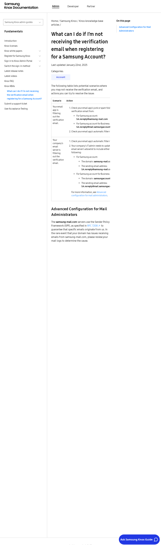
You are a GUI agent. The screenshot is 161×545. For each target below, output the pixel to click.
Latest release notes (13, 71)
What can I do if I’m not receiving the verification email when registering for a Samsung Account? (24, 95)
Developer (73, 6)
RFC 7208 (92, 225)
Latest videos (10, 76)
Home (54, 21)
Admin (55, 6)
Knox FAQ (9, 81)
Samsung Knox (68, 21)
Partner (91, 6)
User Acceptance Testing (16, 108)
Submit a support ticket (15, 103)
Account (60, 77)
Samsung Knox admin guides (19, 22)
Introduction (10, 40)
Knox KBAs (9, 86)
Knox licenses (10, 45)
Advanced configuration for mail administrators (89, 194)
